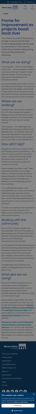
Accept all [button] (18, 405)
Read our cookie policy (21, 402)
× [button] (34, 394)
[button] (18, 410)
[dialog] (18, 403)
